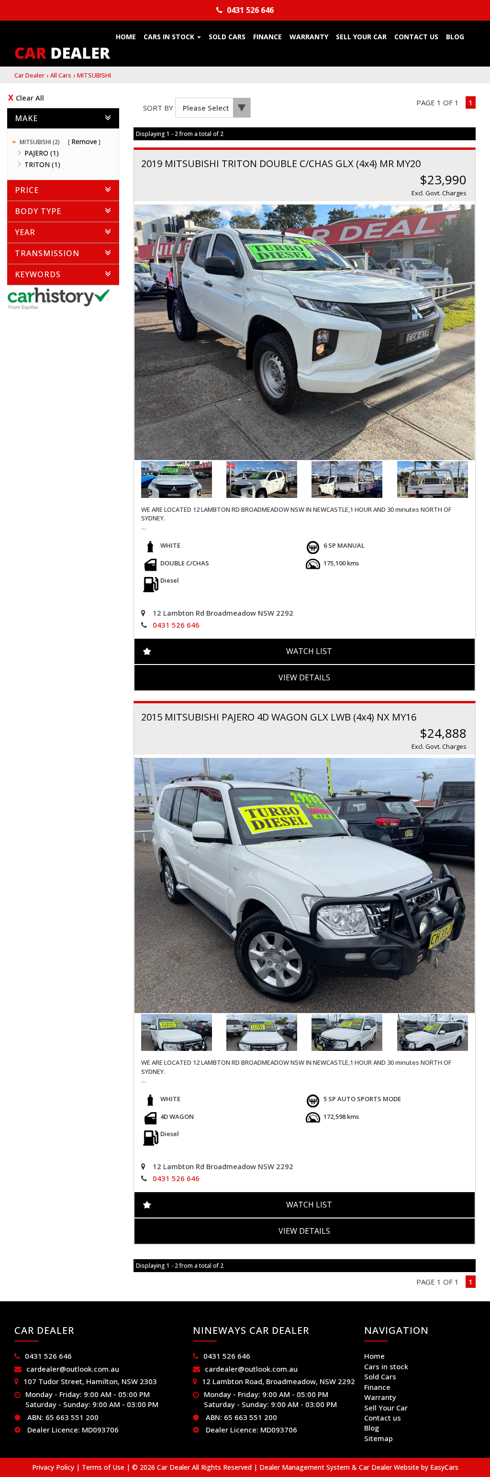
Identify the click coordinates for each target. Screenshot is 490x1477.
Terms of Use (104, 1467)
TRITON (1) (42, 164)
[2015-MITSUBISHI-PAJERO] (305, 885)
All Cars (60, 75)
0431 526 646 (250, 10)
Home (126, 36)
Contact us (416, 36)
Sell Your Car (361, 36)
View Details (304, 677)
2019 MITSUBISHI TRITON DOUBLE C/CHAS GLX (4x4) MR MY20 (281, 163)
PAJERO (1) (41, 153)
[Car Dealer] (63, 53)
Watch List (309, 651)
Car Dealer (29, 75)
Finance (267, 36)
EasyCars (444, 1467)
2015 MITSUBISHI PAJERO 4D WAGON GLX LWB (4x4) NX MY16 (278, 716)
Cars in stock (170, 36)
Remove (84, 141)
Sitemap (378, 1438)
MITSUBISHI (94, 75)
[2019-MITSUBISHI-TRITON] (305, 332)
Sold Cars (227, 36)
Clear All (30, 97)
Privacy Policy (54, 1467)
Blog (455, 36)
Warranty (309, 36)
